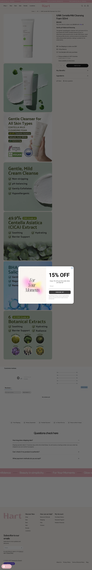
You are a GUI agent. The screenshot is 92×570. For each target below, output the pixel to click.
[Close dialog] (72, 268)
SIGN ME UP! (60, 292)
